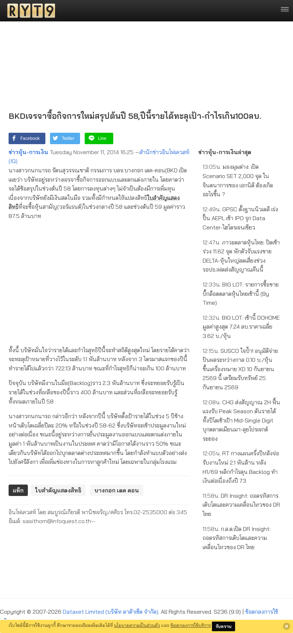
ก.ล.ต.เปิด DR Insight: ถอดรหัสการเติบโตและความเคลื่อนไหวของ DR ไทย (236, 538)
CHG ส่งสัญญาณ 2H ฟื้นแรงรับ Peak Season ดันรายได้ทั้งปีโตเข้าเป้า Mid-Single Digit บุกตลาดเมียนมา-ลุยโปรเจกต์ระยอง (241, 420)
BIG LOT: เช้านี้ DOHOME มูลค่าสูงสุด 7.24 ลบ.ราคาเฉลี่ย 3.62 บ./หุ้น (241, 326)
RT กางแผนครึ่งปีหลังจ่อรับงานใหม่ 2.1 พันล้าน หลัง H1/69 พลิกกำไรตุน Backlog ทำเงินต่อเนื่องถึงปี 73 (241, 467)
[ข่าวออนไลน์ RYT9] (29, 10)
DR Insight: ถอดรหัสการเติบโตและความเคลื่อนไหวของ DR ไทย (241, 504)
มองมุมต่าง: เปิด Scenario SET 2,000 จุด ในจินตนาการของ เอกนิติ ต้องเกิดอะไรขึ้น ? (238, 180)
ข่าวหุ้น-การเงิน (28, 152)
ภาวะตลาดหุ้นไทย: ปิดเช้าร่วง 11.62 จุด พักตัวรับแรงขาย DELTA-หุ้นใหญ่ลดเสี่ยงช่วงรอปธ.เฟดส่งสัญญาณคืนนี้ (241, 256)
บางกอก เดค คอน (116, 490)
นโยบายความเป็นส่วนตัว (137, 625)
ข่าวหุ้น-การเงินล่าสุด (224, 152)
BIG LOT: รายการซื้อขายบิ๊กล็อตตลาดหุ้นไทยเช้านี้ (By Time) (241, 293)
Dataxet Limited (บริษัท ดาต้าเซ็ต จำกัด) (110, 611)
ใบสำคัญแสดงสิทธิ (58, 490)
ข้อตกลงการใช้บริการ (190, 625)
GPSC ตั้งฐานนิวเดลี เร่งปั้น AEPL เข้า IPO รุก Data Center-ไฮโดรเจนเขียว (240, 218)
